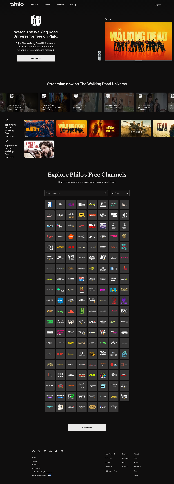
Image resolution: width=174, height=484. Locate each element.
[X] (44, 451)
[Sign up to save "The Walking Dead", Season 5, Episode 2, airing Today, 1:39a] (22, 102)
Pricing (73, 4)
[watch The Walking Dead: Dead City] (39, 128)
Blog (136, 458)
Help (136, 475)
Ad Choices (36, 465)
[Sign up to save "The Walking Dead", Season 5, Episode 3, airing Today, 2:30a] (55, 102)
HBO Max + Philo (111, 471)
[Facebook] (33, 451)
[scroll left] (3, 102)
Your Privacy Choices (39, 475)
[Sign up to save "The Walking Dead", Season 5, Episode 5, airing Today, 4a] (119, 102)
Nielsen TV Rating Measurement (43, 472)
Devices (125, 467)
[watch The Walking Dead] (71, 128)
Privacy (34, 461)
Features (125, 458)
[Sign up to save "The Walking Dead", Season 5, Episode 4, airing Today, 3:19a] (87, 102)
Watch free (36, 58)
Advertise (137, 467)
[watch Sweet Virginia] (39, 149)
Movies (47, 4)
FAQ (123, 462)
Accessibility (36, 468)
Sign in (158, 5)
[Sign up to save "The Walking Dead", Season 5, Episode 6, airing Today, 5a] (151, 102)
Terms (34, 458)
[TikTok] (56, 451)
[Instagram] (39, 451)
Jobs (136, 471)
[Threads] (61, 451)
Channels (60, 4)
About (136, 454)
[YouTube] (50, 451)
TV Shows (33, 4)
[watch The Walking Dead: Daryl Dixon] (136, 128)
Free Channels (110, 454)
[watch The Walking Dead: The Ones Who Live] (104, 128)
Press (136, 462)
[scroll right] (171, 102)
